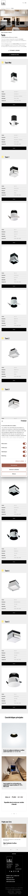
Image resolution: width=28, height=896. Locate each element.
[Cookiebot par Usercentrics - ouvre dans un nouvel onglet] (21, 421)
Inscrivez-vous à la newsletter (12, 875)
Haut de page (14, 853)
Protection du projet (10, 879)
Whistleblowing (18, 892)
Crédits (19, 893)
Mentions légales (11, 891)
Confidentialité (18, 891)
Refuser (14, 473)
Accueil (3, 8)
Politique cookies (11, 892)
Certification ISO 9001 (10, 881)
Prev (12, 814)
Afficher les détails (19, 461)
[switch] (25, 448)
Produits (8, 8)
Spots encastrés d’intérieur (6, 32)
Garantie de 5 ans (9, 877)
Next (16, 814)
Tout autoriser (14, 465)
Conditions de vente (13, 893)
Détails (14, 104)
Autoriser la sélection (14, 469)
